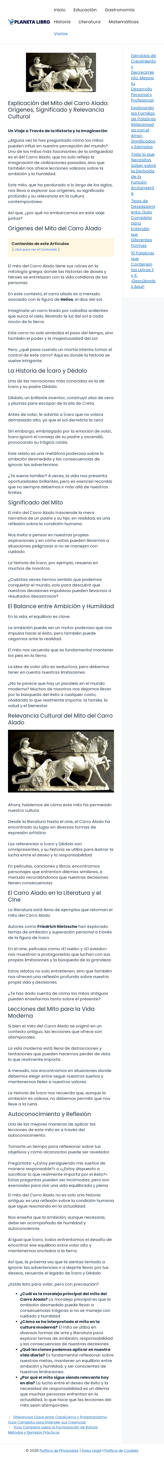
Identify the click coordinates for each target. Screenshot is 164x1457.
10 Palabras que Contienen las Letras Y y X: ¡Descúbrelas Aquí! (143, 269)
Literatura (90, 22)
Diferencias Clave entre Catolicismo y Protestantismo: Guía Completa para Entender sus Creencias (57, 1420)
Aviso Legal (91, 1450)
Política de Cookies (121, 1450)
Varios (61, 34)
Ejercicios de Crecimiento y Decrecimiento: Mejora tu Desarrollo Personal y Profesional (143, 78)
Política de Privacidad (59, 1450)
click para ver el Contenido (36, 249)
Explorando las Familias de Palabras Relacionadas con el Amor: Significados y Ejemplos (143, 127)
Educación (85, 10)
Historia (62, 22)
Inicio (59, 10)
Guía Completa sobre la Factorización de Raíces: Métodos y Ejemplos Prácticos (53, 1430)
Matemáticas (124, 22)
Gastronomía (120, 10)
